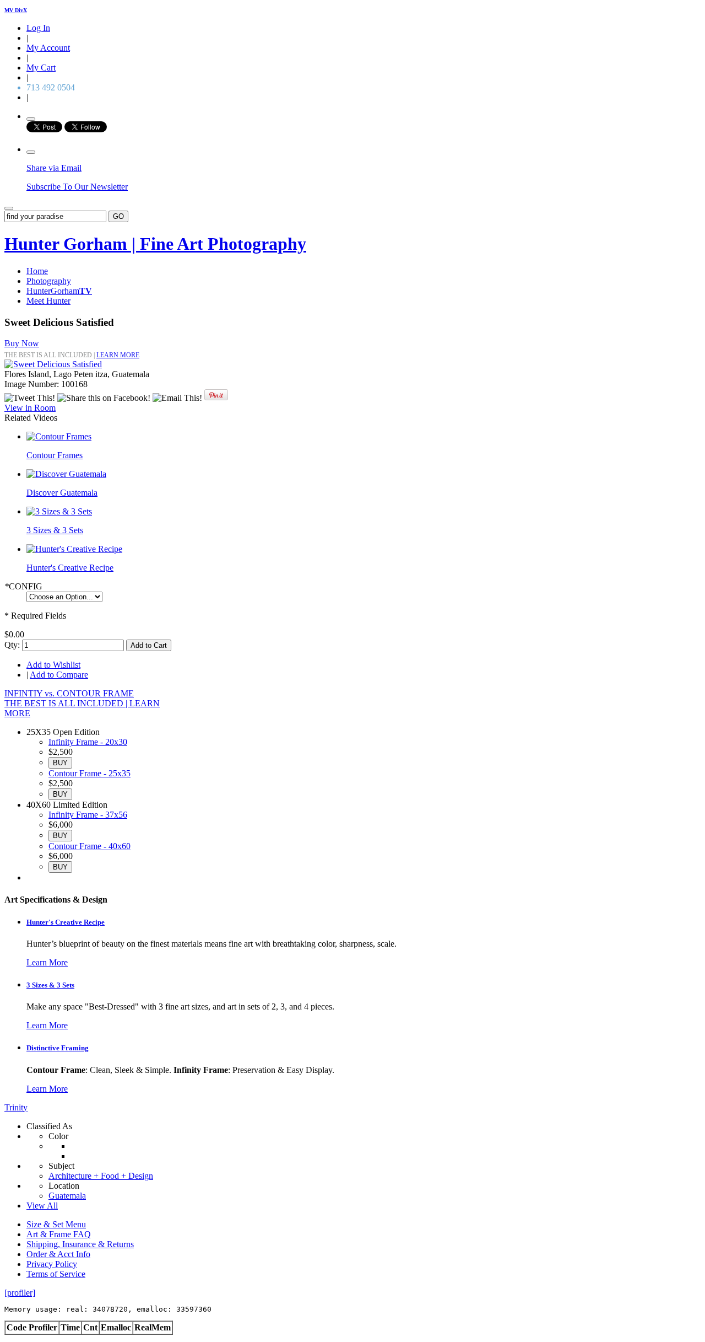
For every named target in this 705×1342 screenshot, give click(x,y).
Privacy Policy (51, 1264)
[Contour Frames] (58, 436)
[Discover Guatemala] (66, 474)
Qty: (12, 644)
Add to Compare (59, 674)
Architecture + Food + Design (100, 1175)
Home (37, 271)
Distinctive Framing (57, 1048)
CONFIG (23, 586)
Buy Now (21, 343)
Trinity (16, 1107)
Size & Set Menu (56, 1224)
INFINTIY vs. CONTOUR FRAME (69, 693)
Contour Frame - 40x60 (89, 846)
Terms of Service (55, 1274)
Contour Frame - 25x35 (89, 773)
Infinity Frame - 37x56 (87, 814)
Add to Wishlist (53, 664)
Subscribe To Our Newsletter (77, 186)
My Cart (41, 67)
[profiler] (19, 1292)
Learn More (47, 962)
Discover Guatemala (61, 492)
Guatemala (67, 1195)
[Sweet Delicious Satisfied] (53, 364)
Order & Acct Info (58, 1254)
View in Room (30, 407)
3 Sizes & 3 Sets (54, 530)
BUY (60, 763)
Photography (48, 281)
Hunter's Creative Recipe (69, 567)
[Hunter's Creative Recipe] (74, 549)
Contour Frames (54, 455)
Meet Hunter (48, 300)
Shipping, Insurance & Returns (80, 1244)
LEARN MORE (117, 355)
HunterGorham (59, 291)
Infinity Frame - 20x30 (87, 742)
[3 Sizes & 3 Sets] (59, 511)
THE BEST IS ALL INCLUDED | (66, 703)
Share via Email (54, 168)
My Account (48, 47)
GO (118, 216)
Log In (38, 28)
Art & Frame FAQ (58, 1234)
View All (42, 1205)
